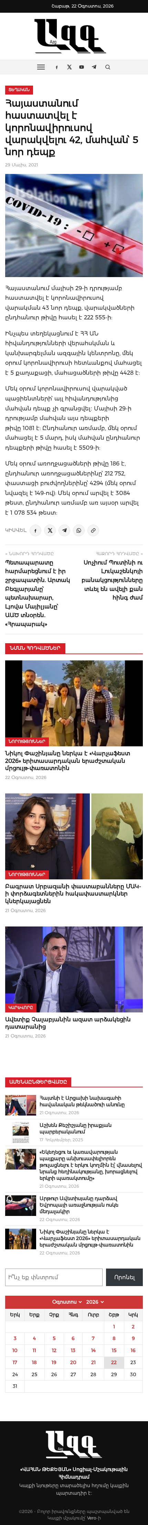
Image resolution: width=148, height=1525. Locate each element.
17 (15, 1362)
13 (73, 1350)
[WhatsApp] (79, 530)
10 (15, 1350)
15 (114, 1350)
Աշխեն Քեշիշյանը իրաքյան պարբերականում (76, 1128)
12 (54, 1350)
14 (93, 1350)
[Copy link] (93, 530)
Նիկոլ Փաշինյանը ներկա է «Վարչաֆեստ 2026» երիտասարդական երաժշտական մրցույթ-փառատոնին (67, 760)
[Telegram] (64, 530)
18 (34, 1362)
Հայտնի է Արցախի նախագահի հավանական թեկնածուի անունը (82, 1101)
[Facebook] (35, 530)
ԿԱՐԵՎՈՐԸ (21, 1007)
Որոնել (124, 1277)
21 (93, 1362)
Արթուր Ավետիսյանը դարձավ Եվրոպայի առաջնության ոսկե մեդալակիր (79, 1205)
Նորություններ (27, 741)
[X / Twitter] (50, 530)
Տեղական (19, 89)
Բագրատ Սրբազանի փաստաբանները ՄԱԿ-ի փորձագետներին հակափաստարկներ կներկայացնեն (73, 893)
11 (34, 1350)
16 (133, 1350)
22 (114, 1362)
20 (73, 1362)
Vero (91, 1518)
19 (54, 1362)
